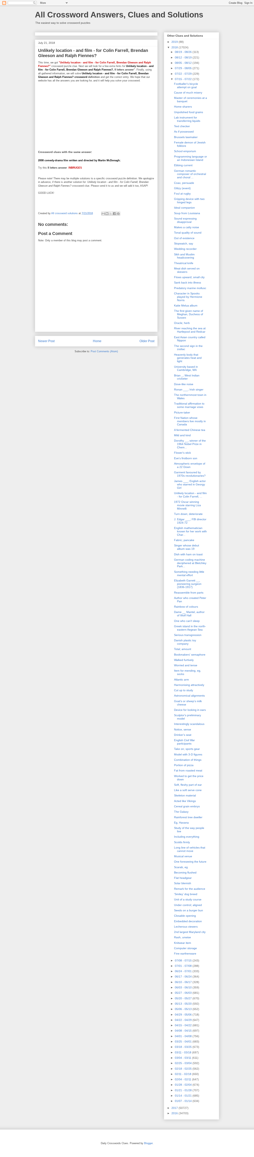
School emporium (185, 151)
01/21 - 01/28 (183, 1090)
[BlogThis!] (107, 214)
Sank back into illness (187, 282)
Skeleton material (185, 795)
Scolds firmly (182, 842)
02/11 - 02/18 (183, 1074)
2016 (175, 1113)
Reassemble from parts (188, 592)
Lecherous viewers (186, 926)
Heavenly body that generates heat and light (188, 358)
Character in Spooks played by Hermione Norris (188, 297)
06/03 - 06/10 (183, 987)
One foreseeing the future (190, 861)
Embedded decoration (188, 921)
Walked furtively (184, 660)
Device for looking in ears (190, 709)
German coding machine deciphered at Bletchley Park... (190, 563)
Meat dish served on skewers (187, 270)
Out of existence (184, 238)
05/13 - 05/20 (183, 1003)
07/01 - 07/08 (183, 965)
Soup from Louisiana (187, 213)
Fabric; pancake (184, 540)
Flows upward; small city (189, 277)
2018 (175, 47)
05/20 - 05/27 (183, 998)
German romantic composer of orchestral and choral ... (190, 174)
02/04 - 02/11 (183, 1079)
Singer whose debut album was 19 (186, 547)
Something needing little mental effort (189, 573)
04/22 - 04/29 (183, 1019)
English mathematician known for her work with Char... (190, 531)
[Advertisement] (96, 113)
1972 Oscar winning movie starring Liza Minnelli (187, 505)
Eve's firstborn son (185, 458)
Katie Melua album (185, 305)
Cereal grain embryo (187, 806)
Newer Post (46, 341)
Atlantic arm (181, 679)
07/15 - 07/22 (183, 79)
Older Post (147, 341)
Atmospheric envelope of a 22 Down (189, 465)
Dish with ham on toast (188, 554)
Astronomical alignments (189, 695)
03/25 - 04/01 (183, 1041)
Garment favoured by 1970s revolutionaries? (190, 474)
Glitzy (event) (182, 188)
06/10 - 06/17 (183, 982)
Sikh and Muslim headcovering (184, 256)
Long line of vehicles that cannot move (189, 849)
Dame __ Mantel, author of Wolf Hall (189, 613)
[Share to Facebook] (114, 214)
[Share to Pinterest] (118, 214)
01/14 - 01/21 (183, 1095)
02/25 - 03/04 (183, 1063)
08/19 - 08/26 (183, 51)
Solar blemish (182, 883)
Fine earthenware (185, 953)
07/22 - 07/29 (183, 73)
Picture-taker (182, 412)
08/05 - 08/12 (183, 62)
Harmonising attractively (189, 684)
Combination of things (187, 759)
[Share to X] (111, 214)
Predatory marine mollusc (190, 288)
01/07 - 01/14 (183, 1101)
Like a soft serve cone (188, 790)
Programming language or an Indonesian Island (190, 158)
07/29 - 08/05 (183, 68)
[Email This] (103, 214)
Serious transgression (187, 635)
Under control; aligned (188, 905)
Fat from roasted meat (188, 770)
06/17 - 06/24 (183, 976)
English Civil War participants (184, 742)
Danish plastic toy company (185, 642)
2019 (175, 41)
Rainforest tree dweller (188, 817)
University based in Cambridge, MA (186, 368)
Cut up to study (183, 690)
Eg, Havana (181, 822)
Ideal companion (184, 207)
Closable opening (185, 915)
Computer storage (185, 948)
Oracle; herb (182, 323)
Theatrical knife (183, 263)
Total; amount (182, 649)
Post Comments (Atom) (104, 351)
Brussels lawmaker (186, 137)
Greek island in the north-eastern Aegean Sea (190, 628)
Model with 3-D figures (188, 754)
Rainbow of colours (186, 606)
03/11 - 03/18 (183, 1052)
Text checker (182, 126)
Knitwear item (182, 942)
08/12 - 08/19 (183, 57)
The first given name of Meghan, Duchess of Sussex (188, 314)
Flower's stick (182, 452)
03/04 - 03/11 (183, 1057)
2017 (175, 1107)
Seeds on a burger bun (188, 910)
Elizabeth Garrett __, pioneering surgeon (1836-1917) (187, 584)
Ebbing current (183, 165)
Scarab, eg (181, 867)
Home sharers (183, 106)
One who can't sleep (187, 620)
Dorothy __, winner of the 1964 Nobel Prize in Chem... (190, 444)
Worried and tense (185, 665)
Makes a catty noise (186, 227)
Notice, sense (182, 729)
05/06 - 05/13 (183, 1009)
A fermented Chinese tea (189, 429)
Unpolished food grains (188, 112)
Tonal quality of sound (187, 232)
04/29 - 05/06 (183, 1014)
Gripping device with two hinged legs (189, 200)
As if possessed (184, 131)
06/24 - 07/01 (183, 971)
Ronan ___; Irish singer (188, 389)
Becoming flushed (185, 872)
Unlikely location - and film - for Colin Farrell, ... (190, 495)
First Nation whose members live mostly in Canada (190, 421)
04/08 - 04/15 (183, 1030)
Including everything (186, 836)
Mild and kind (182, 435)
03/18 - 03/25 (183, 1046)
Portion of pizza (183, 765)
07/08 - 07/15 (183, 960)
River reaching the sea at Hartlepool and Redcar (190, 330)
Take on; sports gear (187, 748)
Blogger (148, 1143)
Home (97, 341)
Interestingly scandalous (189, 724)
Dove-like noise (183, 384)
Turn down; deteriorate (188, 513)
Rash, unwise (182, 937)
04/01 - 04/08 (183, 1036)
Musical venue (183, 856)
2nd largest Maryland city (190, 932)
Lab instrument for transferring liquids (187, 119)
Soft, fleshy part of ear (188, 784)
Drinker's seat (182, 734)
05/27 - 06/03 (183, 992)
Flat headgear (183, 877)
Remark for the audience (189, 888)
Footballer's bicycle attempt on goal (186, 85)
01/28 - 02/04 (183, 1084)
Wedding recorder (185, 248)
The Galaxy (181, 811)
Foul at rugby (182, 193)
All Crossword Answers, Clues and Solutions (119, 14)
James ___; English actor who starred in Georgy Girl (190, 484)
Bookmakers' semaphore (189, 654)
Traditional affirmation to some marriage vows (189, 405)
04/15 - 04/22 (183, 1025)
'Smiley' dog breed (185, 894)
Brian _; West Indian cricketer (186, 377)
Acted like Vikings (185, 801)
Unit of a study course (187, 899)
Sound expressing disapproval (185, 220)
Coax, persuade (184, 182)
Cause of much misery (188, 92)
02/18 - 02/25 (183, 1068)
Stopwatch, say (183, 243)
